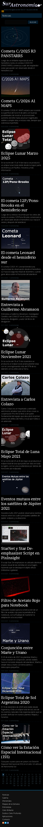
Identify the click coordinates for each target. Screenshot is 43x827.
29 (18, 779)
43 (29, 781)
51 (18, 783)
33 (32, 779)
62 (29, 785)
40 (18, 781)
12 (36, 775)
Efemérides (6, 801)
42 (25, 781)
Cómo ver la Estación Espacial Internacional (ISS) (21, 752)
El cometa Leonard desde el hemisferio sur (18, 257)
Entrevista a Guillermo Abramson (20, 307)
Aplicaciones (7, 816)
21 (29, 777)
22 (32, 777)
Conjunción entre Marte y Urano (17, 650)
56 (36, 783)
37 (7, 781)
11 (32, 775)
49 (10, 783)
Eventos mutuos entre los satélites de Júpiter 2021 (21, 504)
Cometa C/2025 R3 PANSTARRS (18, 53)
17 (14, 777)
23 (36, 777)
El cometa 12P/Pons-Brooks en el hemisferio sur (20, 205)
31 (25, 779)
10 (29, 775)
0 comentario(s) (14, 74)
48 (7, 783)
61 (25, 785)
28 (14, 779)
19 (21, 777)
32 (29, 779)
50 (14, 783)
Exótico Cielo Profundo (11, 813)
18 (18, 777)
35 (40, 779)
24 (40, 777)
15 (7, 777)
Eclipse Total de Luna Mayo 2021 (20, 454)
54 (29, 783)
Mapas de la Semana (10, 804)
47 (3, 783)
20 (25, 777)
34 (36, 779)
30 (21, 779)
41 (21, 781)
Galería (5, 798)
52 (21, 783)
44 (32, 781)
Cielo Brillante (7, 810)
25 (3, 779)
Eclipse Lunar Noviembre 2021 (16, 354)
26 (7, 779)
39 (14, 781)
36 (3, 781)
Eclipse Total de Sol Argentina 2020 (18, 700)
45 (36, 781)
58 (14, 785)
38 (10, 781)
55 (32, 783)
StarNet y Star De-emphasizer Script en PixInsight (20, 553)
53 (25, 783)
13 (40, 775)
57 (40, 783)
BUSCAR (33, 22)
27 (10, 779)
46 (40, 781)
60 (21, 785)
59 (18, 785)
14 (3, 777)
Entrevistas (6, 807)
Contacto (6, 819)
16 (10, 777)
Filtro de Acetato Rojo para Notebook (20, 602)
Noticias (5, 795)
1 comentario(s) (14, 278)
